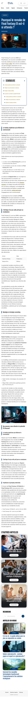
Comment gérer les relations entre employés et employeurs (14, 575)
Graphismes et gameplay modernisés (11, 102)
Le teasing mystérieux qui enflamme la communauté (12, 84)
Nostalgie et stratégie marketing (9, 90)
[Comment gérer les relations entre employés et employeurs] (14, 571)
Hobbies (5, 15)
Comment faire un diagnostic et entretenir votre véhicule (14, 550)
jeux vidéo (9, 63)
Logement (14, 632)
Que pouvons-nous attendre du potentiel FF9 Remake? (12, 93)
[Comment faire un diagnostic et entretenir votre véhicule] (14, 546)
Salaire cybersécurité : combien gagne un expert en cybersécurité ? (14, 655)
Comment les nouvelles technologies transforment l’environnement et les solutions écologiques (13, 675)
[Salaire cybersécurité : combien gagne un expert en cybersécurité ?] (14, 646)
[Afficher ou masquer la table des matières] (20, 81)
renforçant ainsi (16, 190)
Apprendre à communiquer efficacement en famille (14, 600)
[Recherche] (21, 3)
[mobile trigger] (2, 3)
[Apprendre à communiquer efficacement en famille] (14, 596)
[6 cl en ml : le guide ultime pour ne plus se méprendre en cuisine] (14, 628)
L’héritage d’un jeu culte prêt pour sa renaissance (11, 87)
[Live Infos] (10, 3)
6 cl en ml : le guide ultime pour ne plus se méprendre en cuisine (14, 637)
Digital (14, 650)
